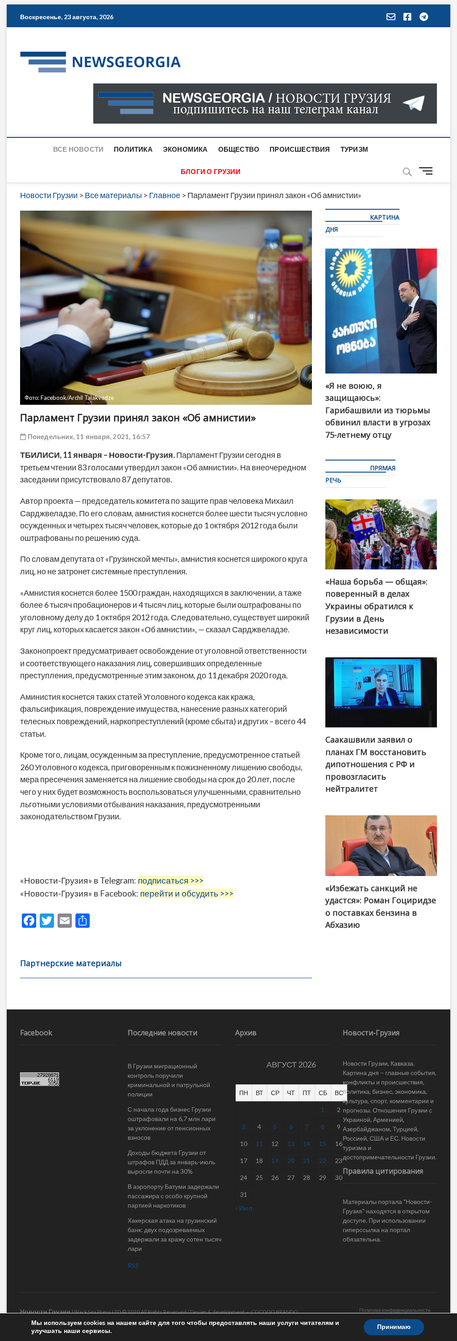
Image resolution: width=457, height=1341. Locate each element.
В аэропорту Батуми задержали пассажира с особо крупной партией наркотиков (173, 1196)
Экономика (185, 149)
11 (259, 1143)
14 (306, 1143)
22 (322, 1160)
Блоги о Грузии (211, 171)
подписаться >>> (171, 880)
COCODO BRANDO (274, 1311)
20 (291, 1160)
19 (274, 1160)
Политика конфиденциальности (394, 1310)
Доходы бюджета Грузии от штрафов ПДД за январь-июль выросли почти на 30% (171, 1162)
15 (322, 1143)
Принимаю (394, 1327)
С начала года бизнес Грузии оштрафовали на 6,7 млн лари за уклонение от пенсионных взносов (172, 1123)
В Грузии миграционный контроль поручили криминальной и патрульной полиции (169, 1080)
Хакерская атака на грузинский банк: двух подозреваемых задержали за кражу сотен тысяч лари (174, 1234)
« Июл (243, 1208)
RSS (133, 1265)
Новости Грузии (45, 1311)
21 (306, 1160)
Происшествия (300, 149)
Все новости (78, 149)
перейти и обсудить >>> (186, 893)
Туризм (354, 149)
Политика (133, 149)
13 (291, 1143)
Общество (239, 149)
